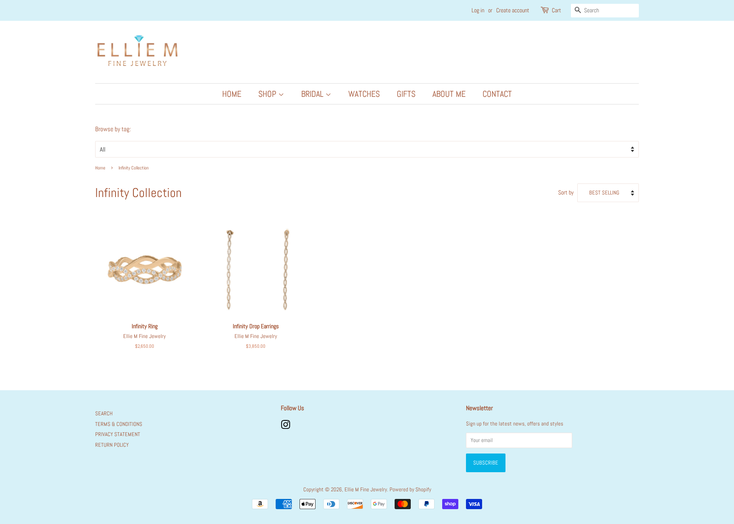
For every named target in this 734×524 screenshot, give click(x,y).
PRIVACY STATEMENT (117, 434)
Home (100, 168)
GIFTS (406, 93)
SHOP (268, 93)
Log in (477, 10)
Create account (512, 10)
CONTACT (497, 93)
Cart (556, 10)
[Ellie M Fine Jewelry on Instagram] (285, 426)
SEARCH (104, 413)
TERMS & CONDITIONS (118, 424)
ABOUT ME (449, 93)
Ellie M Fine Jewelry (365, 489)
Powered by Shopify (410, 489)
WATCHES (364, 93)
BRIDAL (313, 93)
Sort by (566, 192)
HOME (231, 93)
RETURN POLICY (112, 445)
